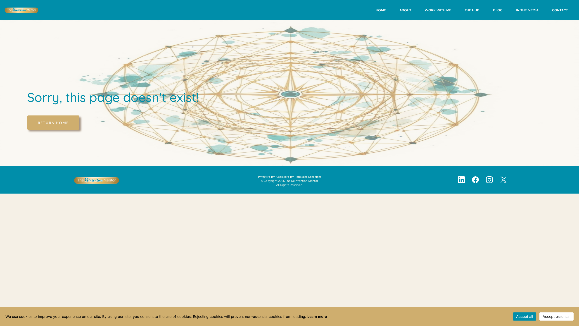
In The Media (527, 10)
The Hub (472, 10)
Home (381, 10)
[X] (503, 180)
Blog (498, 10)
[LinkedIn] (461, 180)
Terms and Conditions (308, 176)
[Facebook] (475, 180)
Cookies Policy (285, 176)
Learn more (317, 316)
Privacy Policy (266, 176)
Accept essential (556, 316)
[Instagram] (489, 180)
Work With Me (438, 10)
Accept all (524, 316)
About (405, 10)
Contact (560, 10)
